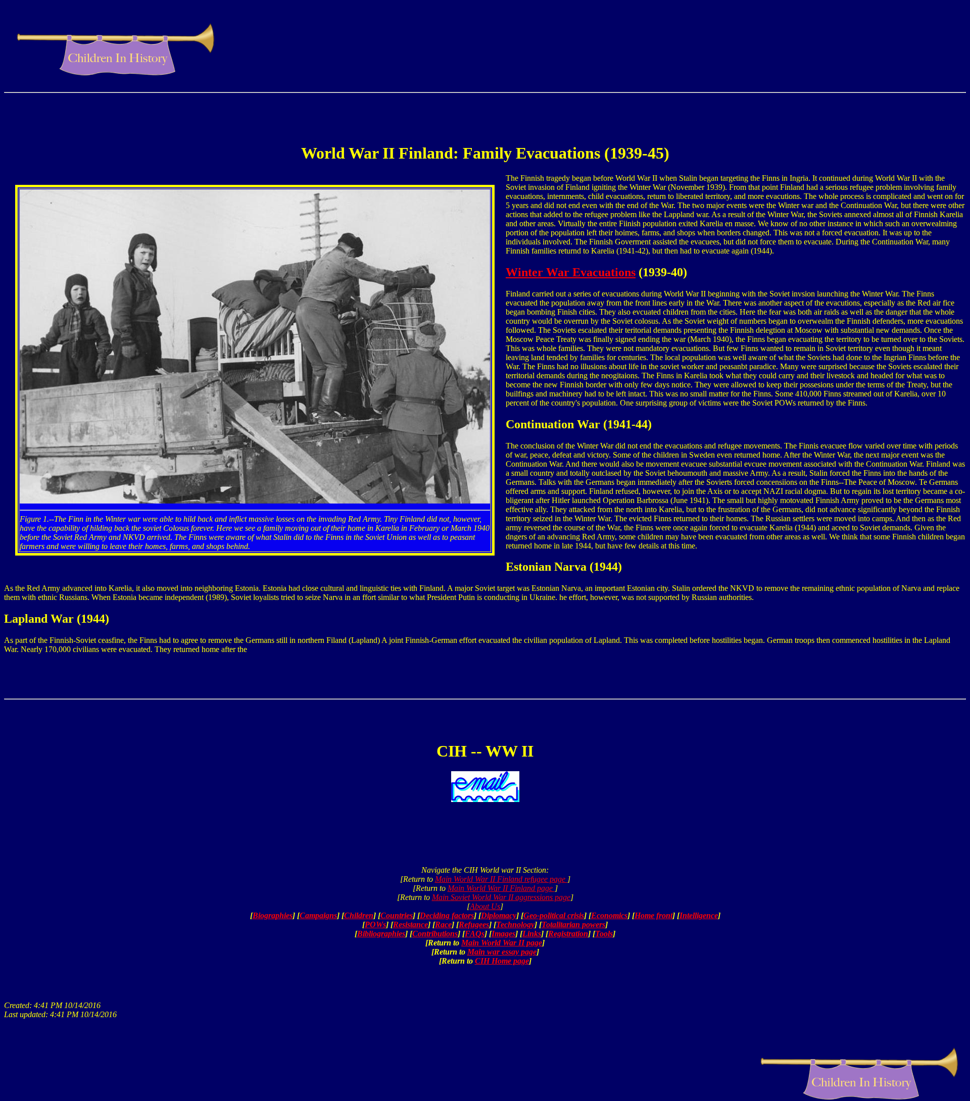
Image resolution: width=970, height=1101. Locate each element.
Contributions (435, 933)
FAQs (474, 933)
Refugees (474, 924)
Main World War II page (501, 942)
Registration (568, 933)
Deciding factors (447, 915)
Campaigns (318, 915)
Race (443, 924)
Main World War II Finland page (501, 888)
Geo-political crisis (553, 915)
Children (358, 915)
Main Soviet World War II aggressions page (501, 897)
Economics (609, 915)
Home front (653, 915)
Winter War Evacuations (571, 272)
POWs (375, 924)
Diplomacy (498, 915)
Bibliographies (381, 933)
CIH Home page (502, 961)
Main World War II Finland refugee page (501, 879)
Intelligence (699, 915)
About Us (485, 906)
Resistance (410, 924)
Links (531, 933)
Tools (604, 933)
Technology (515, 924)
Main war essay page (502, 951)
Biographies (273, 915)
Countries (396, 915)
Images (503, 933)
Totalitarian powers (573, 924)
